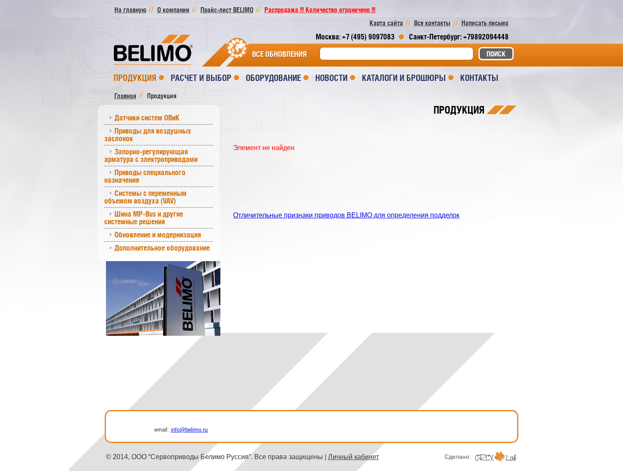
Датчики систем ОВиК (147, 117)
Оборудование (273, 78)
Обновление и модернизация (157, 234)
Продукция (135, 78)
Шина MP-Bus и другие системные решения (143, 217)
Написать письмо (485, 23)
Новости (331, 78)
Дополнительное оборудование (162, 247)
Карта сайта (386, 23)
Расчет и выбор (201, 78)
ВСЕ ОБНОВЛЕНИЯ (279, 54)
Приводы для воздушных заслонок (147, 134)
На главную (130, 10)
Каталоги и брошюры (404, 78)
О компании (173, 10)
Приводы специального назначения (145, 176)
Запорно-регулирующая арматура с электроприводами (150, 155)
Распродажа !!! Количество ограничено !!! (319, 10)
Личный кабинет (353, 456)
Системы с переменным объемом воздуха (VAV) (145, 197)
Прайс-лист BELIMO (226, 10)
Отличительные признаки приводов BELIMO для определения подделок (346, 215)
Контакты (479, 78)
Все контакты (432, 23)
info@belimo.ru (189, 429)
